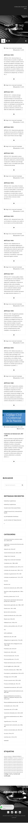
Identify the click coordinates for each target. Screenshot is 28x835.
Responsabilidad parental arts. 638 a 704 (13, 702)
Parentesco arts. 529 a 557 (10, 648)
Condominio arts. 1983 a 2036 (11, 563)
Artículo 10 (6, 758)
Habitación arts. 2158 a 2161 (10, 622)
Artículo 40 (15, 769)
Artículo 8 (15, 756)
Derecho (6, 581)
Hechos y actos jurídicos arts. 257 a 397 (13, 626)
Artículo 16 (15, 759)
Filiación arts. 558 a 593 (9, 619)
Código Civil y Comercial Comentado (13, 48)
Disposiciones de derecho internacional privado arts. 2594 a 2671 (13, 600)
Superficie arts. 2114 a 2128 (10, 721)
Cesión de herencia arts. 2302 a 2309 (12, 552)
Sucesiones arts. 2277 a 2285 (11, 709)
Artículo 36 (15, 767)
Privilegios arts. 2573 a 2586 (10, 676)
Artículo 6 (6, 756)
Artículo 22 (6, 762)
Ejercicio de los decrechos (10, 612)
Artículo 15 (11, 759)
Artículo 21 (20, 761)
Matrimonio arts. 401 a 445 (10, 636)
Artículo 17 (20, 759)
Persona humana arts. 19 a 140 (11, 655)
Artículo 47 (11, 772)
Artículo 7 (10, 756)
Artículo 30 (6, 765)
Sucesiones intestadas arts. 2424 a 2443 (13, 713)
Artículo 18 (6, 761)
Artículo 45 (20, 770)
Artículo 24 (15, 762)
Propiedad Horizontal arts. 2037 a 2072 (13, 687)
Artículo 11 (11, 758)
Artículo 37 (20, 767)
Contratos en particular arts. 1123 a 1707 (13, 577)
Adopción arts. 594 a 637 (9, 549)
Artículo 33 (20, 765)
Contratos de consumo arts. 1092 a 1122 (13, 570)
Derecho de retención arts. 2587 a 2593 (13, 588)
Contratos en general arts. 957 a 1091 (14, 427)
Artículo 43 (11, 770)
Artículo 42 (6, 770)
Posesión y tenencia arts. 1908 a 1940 (13, 669)
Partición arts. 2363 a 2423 (10, 652)
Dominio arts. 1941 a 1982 (10, 608)
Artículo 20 (15, 761)
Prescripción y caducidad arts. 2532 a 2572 (14, 673)
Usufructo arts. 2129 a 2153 (10, 737)
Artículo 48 (15, 772)
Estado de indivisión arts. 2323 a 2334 (12, 615)
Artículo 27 (11, 764)
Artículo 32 (15, 765)
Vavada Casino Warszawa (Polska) (12, 508)
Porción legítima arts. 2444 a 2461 (11, 666)
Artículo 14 (6, 759)
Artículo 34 (6, 767)
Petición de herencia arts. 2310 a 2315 (13, 662)
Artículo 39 (11, 769)
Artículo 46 (6, 772)
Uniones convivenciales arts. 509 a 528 (13, 730)
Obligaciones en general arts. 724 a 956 (13, 640)
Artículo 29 (20, 764)
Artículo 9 (19, 756)
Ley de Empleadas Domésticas (11, 516)
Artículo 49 (20, 772)
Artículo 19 (11, 761)
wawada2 (6, 740)
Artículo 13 (21, 758)
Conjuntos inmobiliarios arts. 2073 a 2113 (13, 566)
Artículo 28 (15, 764)
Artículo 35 (11, 767)
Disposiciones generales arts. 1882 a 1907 (14, 605)
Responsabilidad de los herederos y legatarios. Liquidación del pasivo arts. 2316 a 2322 (13, 697)
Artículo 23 (11, 762)
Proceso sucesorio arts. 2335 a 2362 (12, 680)
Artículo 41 (20, 769)
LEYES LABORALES (8, 633)
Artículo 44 (15, 770)
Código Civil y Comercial (9, 556)
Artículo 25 (20, 762)
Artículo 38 (6, 769)
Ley (5, 629)
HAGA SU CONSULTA (13, 799)
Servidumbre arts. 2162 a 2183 (11, 706)
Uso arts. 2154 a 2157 (9, 733)
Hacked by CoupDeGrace (10, 501)
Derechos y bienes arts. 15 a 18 (11, 596)
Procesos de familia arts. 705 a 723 (12, 684)
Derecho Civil (7, 584)
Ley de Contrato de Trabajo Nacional (12, 520)
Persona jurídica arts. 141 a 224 (11, 659)
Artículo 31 (11, 765)
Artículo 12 (16, 758)
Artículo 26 (6, 764)
